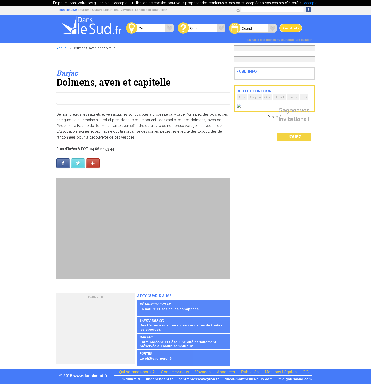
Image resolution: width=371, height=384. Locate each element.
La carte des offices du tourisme (270, 40)
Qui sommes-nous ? (137, 372)
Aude (242, 97)
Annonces (226, 372)
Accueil (62, 48)
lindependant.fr (159, 379)
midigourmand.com (295, 379)
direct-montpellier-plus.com (248, 379)
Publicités (250, 372)
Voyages (203, 372)
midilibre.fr (131, 379)
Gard (267, 97)
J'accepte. (310, 3)
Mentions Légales (281, 372)
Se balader (304, 40)
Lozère (293, 97)
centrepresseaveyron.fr (199, 379)
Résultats (290, 28)
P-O (304, 97)
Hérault (280, 97)
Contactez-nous (175, 372)
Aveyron (255, 97)
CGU (307, 372)
